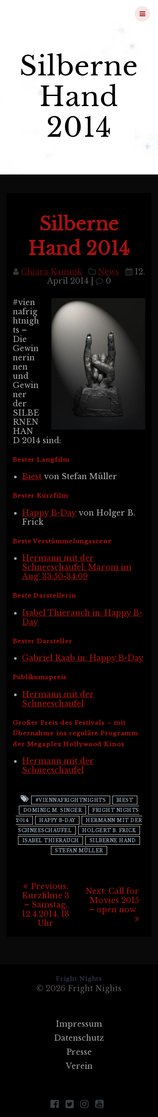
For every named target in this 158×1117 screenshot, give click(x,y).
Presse (79, 1052)
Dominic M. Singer (52, 810)
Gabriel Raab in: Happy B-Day (83, 658)
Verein (79, 1066)
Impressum (79, 1024)
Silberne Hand (113, 840)
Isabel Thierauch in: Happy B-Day (82, 617)
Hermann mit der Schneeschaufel (58, 699)
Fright (53, 13)
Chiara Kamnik (51, 272)
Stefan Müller (79, 850)
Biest (32, 476)
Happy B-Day (49, 513)
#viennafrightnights (71, 800)
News (108, 272)
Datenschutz (79, 1038)
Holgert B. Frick (109, 830)
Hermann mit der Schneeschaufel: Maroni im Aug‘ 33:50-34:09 (77, 567)
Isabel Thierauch (50, 840)
